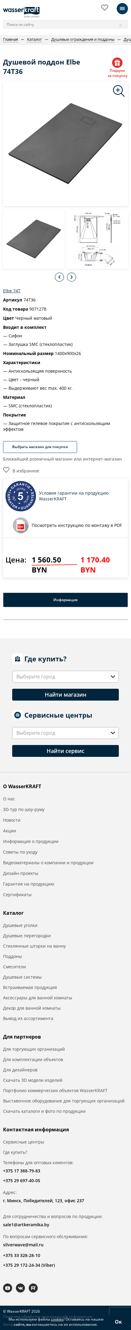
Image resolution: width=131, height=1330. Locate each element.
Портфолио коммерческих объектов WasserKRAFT (55, 1090)
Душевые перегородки (27, 935)
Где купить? (15, 1152)
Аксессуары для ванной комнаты (37, 998)
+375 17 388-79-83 (21, 1171)
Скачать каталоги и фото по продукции (44, 1111)
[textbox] (36, 676)
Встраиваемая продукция (30, 987)
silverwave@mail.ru (23, 1245)
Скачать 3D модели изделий (32, 1080)
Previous (59, 277)
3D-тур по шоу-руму (23, 809)
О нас (9, 799)
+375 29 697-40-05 (21, 1180)
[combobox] (65, 677)
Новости (11, 820)
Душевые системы (22, 977)
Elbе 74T (11, 291)
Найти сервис (65, 750)
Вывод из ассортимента (28, 1018)
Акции (9, 831)
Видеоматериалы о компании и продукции (48, 862)
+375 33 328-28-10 (21, 1255)
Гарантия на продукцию (28, 884)
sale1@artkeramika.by (26, 1224)
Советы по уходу (20, 852)
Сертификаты (17, 894)
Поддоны (12, 956)
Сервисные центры (23, 1142)
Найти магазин (66, 694)
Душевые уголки (20, 925)
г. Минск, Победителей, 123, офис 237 (43, 1200)
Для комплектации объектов (33, 1059)
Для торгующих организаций (34, 1049)
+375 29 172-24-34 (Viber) (29, 1265)
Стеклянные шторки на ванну (34, 946)
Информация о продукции (30, 841)
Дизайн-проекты (20, 873)
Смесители (14, 967)
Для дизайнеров (20, 1070)
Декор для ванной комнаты (32, 1008)
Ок (118, 1321)
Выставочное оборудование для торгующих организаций (64, 1101)
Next (71, 277)
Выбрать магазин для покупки (40, 446)
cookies (57, 1319)
